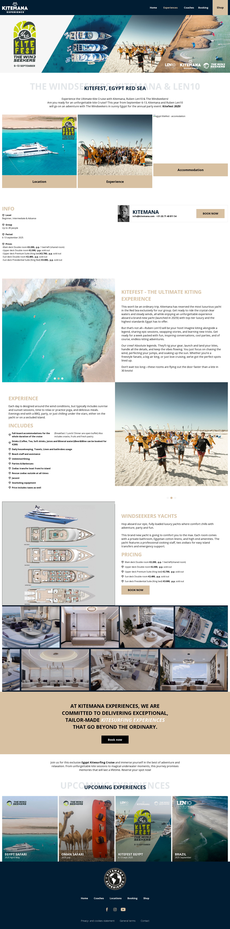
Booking (203, 7)
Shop (220, 7)
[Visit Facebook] (107, 909)
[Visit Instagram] (115, 909)
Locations (116, 898)
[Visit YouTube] (123, 909)
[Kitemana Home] (15, 7)
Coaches (189, 7)
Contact (145, 920)
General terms (127, 920)
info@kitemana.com (144, 216)
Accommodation (191, 170)
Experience (115, 181)
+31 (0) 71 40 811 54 (166, 216)
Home (153, 7)
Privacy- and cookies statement (97, 920)
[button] (55, 378)
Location (39, 181)
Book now (210, 213)
